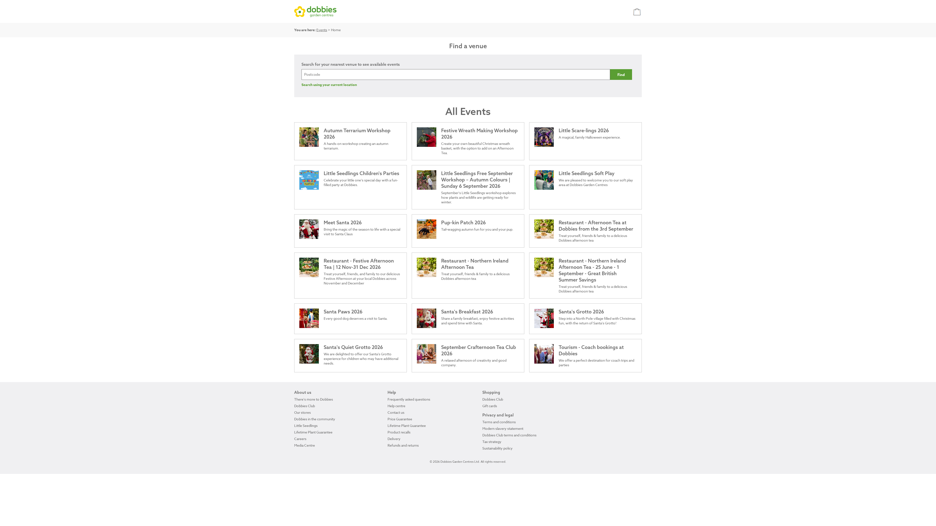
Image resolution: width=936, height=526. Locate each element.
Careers (300, 438)
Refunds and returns (403, 445)
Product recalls (399, 432)
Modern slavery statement (502, 428)
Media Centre (304, 445)
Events (321, 30)
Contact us (396, 412)
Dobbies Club (304, 406)
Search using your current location (329, 84)
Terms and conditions (499, 422)
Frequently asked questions (409, 399)
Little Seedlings (306, 425)
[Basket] (637, 11)
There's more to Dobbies (313, 399)
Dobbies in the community (314, 419)
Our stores (302, 412)
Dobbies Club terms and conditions (509, 435)
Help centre (396, 406)
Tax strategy (491, 441)
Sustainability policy (497, 448)
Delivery (394, 438)
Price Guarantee (400, 419)
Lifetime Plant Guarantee (313, 432)
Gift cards (489, 406)
